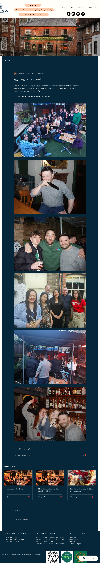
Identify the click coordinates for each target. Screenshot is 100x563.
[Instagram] (73, 14)
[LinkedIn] (83, 14)
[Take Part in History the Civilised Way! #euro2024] (82, 477)
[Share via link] (29, 449)
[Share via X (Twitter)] (20, 449)
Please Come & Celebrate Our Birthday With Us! (48, 490)
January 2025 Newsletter (15, 489)
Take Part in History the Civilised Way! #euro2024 (81, 490)
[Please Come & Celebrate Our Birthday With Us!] (50, 477)
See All (93, 466)
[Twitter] (78, 14)
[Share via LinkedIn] (24, 449)
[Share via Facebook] (15, 449)
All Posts (7, 60)
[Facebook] (69, 14)
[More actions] (85, 74)
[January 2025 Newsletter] (18, 477)
